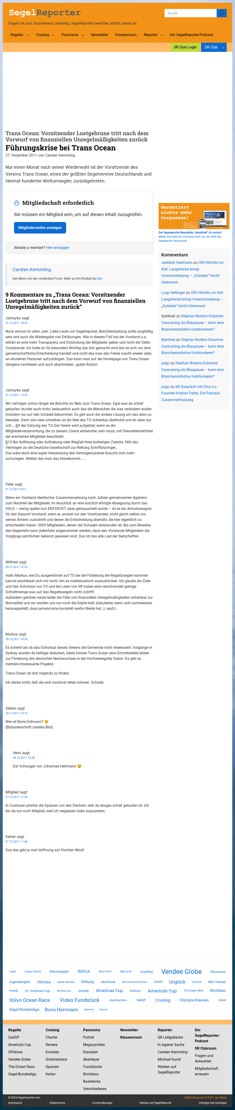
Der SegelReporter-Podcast (207, 1035)
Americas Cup (109, 990)
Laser (12, 971)
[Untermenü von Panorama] (83, 35)
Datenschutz (57, 1102)
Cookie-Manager (102, 1102)
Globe (25, 1059)
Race (30, 1067)
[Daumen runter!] (7, 379)
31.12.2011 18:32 (17, 323)
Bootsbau (218, 991)
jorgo (165, 363)
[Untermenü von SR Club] (223, 47)
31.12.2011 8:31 (16, 489)
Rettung (87, 982)
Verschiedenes (94, 1089)
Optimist (89, 1009)
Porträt (13, 990)
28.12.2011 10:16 (17, 713)
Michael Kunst (169, 1059)
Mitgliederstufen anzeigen (40, 227)
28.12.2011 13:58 (24, 757)
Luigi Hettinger (173, 292)
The (11, 1067)
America (14, 1045)
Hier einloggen (57, 247)
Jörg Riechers (118, 1000)
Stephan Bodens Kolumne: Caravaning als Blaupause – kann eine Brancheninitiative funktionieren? (192, 323)
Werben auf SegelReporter (155, 1102)
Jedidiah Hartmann (177, 262)
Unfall (222, 1000)
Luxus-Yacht (33, 971)
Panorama (91, 1030)
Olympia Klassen (194, 1000)
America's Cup (162, 991)
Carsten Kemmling (32, 269)
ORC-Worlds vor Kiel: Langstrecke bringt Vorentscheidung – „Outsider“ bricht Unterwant (192, 299)
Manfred (168, 339)
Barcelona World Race (134, 982)
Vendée (14, 1059)
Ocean (20, 1067)
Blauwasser (218, 971)
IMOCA (84, 971)
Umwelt (83, 991)
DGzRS (158, 982)
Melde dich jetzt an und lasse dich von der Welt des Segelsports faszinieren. (190, 236)
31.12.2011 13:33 (17, 395)
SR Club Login (185, 47)
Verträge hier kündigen (213, 1102)
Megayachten (94, 1045)
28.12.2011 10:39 (17, 639)
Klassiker (90, 1052)
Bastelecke (92, 1081)
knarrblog (146, 971)
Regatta (14, 1030)
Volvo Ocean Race (29, 1000)
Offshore (15, 1052)
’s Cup (26, 1045)
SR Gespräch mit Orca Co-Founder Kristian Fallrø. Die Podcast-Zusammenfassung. (190, 393)
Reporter (165, 1030)
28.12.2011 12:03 (17, 567)
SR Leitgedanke (170, 1037)
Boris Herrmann (61, 1009)
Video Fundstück (80, 1000)
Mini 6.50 (126, 971)
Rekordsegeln (59, 971)
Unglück (177, 982)
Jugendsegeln (19, 982)
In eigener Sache (171, 1045)
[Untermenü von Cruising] (53, 35)
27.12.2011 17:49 (17, 797)
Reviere (51, 1045)
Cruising (162, 1000)
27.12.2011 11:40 (17, 841)
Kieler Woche (66, 982)
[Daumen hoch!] (7, 373)
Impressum (15, 1102)
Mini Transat (217, 982)
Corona (196, 982)
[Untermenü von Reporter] (161, 35)
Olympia (44, 982)
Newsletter (129, 1030)
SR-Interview (64, 990)
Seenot (103, 1009)
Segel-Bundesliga (24, 1009)
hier (99, 278)
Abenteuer (108, 982)
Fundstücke (92, 1067)
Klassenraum (131, 1037)
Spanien (52, 1067)
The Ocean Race (193, 990)
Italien (51, 1074)
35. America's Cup (37, 991)
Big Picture (105, 971)
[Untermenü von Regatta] (27, 35)
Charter (51, 1037)
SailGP (141, 1000)
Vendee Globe (181, 971)
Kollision (135, 990)
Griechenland (56, 1059)
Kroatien (52, 1052)
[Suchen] (222, 13)
